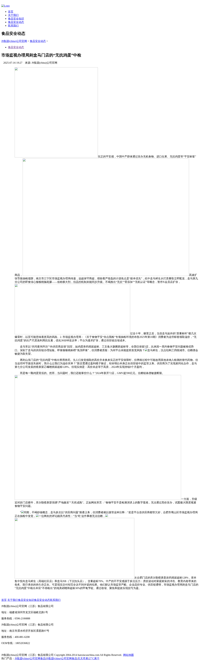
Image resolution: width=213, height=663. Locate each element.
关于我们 (13, 15)
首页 (10, 11)
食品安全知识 (16, 18)
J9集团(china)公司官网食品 (30, 658)
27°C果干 (94, 658)
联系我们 (13, 25)
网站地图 (128, 655)
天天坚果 (83, 658)
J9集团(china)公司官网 (14, 41)
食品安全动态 (16, 22)
